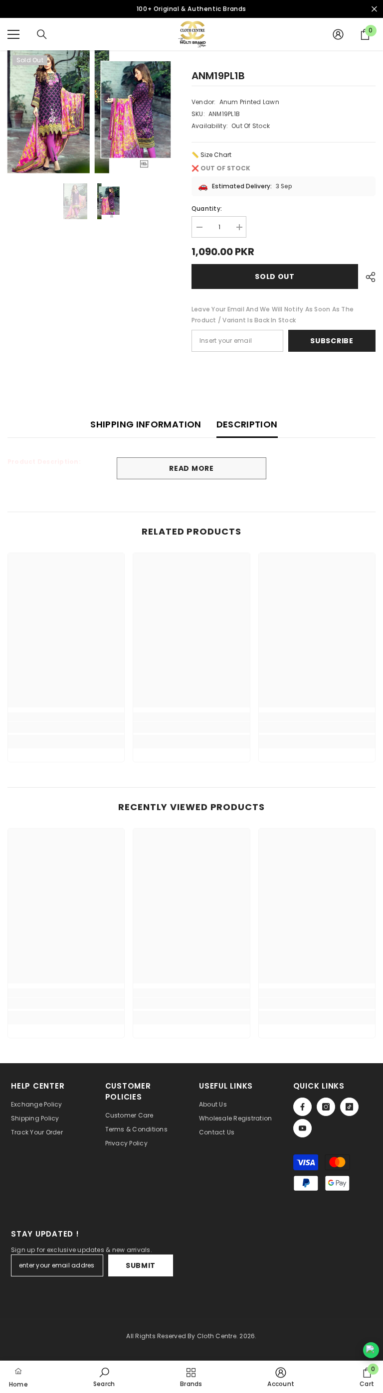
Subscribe (331, 341)
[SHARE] (367, 277)
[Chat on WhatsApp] (371, 1350)
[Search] (42, 34)
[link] (66, 727)
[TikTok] (349, 1107)
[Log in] (338, 34)
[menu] (13, 34)
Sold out (275, 276)
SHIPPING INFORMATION (145, 424)
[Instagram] (326, 1107)
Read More (191, 468)
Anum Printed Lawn (249, 102)
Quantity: (207, 208)
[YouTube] (302, 1128)
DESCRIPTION (247, 424)
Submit (141, 1265)
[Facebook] (302, 1107)
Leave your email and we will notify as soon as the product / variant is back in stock (273, 314)
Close (374, 9)
